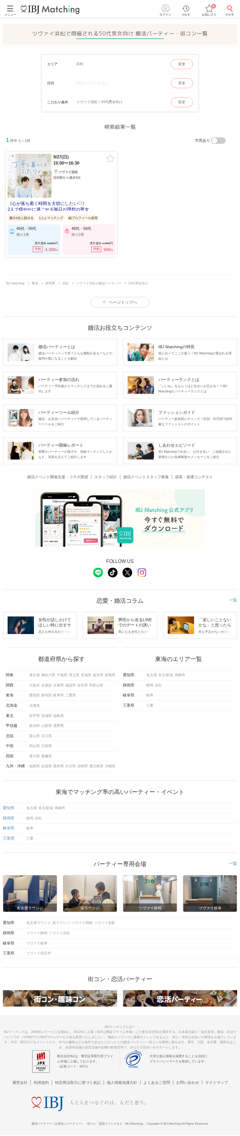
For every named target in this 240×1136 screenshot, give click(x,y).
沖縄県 (110, 766)
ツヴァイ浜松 (59, 933)
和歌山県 (96, 685)
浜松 (158, 685)
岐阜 (149, 695)
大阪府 (34, 685)
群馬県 (110, 675)
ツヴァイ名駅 (104, 923)
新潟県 (34, 726)
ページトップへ (123, 302)
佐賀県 (46, 766)
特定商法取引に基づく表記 (78, 1082)
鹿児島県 (96, 766)
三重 (149, 705)
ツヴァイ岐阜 (36, 943)
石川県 (46, 736)
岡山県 (34, 746)
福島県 (58, 716)
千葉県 (62, 675)
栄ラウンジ (61, 923)
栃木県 (98, 675)
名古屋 (151, 675)
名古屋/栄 (165, 675)
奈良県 (82, 685)
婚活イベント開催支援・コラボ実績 (57, 477)
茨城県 (86, 675)
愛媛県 (46, 756)
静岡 (149, 685)
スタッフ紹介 (105, 477)
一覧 (233, 600)
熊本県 (58, 766)
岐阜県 (58, 695)
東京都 (34, 675)
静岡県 (46, 695)
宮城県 (46, 716)
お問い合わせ (187, 1082)
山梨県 (46, 726)
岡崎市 (180, 675)
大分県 (70, 766)
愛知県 (34, 695)
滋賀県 (70, 685)
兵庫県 (58, 685)
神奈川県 (48, 675)
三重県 (70, 695)
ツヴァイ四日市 (38, 953)
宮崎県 (82, 766)
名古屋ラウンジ (38, 923)
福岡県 (34, 766)
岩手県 (34, 716)
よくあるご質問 (156, 1082)
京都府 (46, 685)
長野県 (58, 726)
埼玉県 (74, 675)
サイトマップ (216, 1082)
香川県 (34, 756)
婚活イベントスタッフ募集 (146, 477)
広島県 (46, 746)
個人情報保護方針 (122, 1082)
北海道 (34, 705)
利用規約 (41, 1082)
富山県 (34, 736)
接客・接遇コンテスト (194, 477)
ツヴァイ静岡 (36, 933)
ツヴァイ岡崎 (81, 923)
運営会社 (20, 1082)
